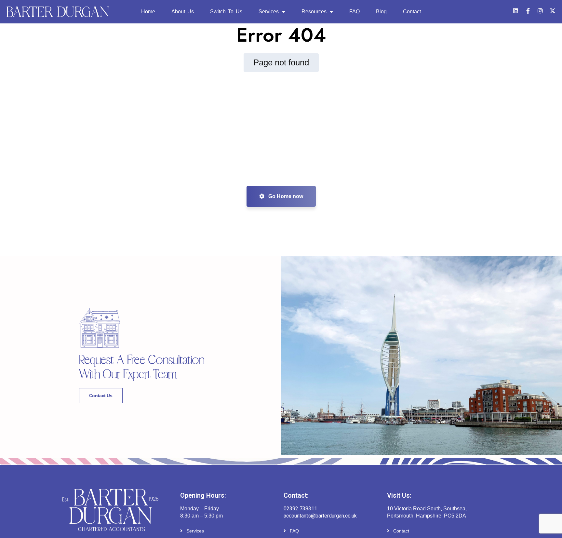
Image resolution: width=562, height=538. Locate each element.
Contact (412, 11)
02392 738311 (300, 508)
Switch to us (226, 11)
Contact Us (101, 395)
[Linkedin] (515, 11)
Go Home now (285, 196)
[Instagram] (540, 11)
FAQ (354, 11)
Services (269, 11)
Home (148, 11)
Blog (381, 11)
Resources (314, 11)
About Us (182, 11)
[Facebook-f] (528, 11)
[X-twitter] (552, 11)
